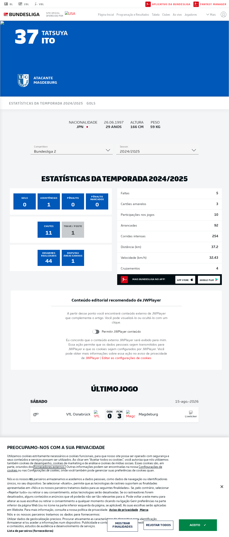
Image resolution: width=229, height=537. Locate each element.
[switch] (95, 331)
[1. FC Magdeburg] (23, 79)
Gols (91, 103)
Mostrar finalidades (122, 525)
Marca (143, 510)
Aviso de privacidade (123, 510)
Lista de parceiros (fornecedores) (30, 531)
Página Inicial (106, 14)
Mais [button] (213, 14)
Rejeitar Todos (158, 525)
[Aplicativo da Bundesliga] (148, 4)
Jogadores (190, 14)
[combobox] (71, 151)
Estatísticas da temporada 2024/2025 (46, 103)
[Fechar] (222, 487)
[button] (221, 14)
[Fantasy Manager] (196, 4)
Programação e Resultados (133, 14)
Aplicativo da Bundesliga (171, 4)
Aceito (195, 525)
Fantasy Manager (213, 4)
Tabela (155, 14)
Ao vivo (177, 14)
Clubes (166, 14)
